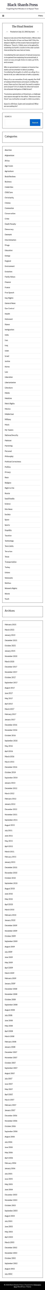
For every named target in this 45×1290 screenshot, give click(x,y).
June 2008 (9, 1020)
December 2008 (11, 989)
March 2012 (9, 793)
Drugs (7, 245)
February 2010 (10, 915)
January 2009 (10, 983)
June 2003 (9, 1226)
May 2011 (9, 841)
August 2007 (10, 1073)
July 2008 (8, 1015)
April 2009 (9, 968)
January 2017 (10, 719)
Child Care (9, 192)
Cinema (7, 203)
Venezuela (9, 578)
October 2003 (10, 1205)
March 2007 (9, 1100)
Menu (40, 15)
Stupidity (8, 530)
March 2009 (9, 973)
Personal (8, 451)
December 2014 (11, 767)
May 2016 (9, 746)
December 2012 (11, 788)
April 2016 (9, 751)
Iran (6, 340)
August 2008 (10, 1010)
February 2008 (10, 1042)
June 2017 (9, 693)
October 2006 (10, 1126)
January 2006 (10, 1168)
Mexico (7, 409)
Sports (7, 525)
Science (7, 504)
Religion (8, 483)
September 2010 (11, 883)
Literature (9, 388)
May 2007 (9, 1089)
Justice (7, 361)
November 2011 (11, 814)
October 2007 (10, 1063)
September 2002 (11, 1263)
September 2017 (11, 682)
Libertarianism (10, 382)
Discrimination (10, 240)
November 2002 (11, 1253)
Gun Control (9, 308)
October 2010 (10, 878)
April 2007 (9, 1094)
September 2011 (11, 820)
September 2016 (11, 741)
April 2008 (9, 1031)
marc (33, 32)
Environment (10, 266)
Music (7, 425)
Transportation (10, 562)
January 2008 (10, 1047)
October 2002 (10, 1258)
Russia (7, 493)
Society (7, 514)
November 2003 (11, 1200)
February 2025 (10, 624)
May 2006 (9, 1152)
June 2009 (9, 957)
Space (7, 520)
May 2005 (9, 1184)
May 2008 (9, 1026)
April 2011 (9, 846)
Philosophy (9, 456)
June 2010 (9, 894)
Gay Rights (9, 298)
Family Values (10, 277)
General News (10, 303)
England (8, 261)
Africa (7, 161)
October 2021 (10, 645)
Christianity (9, 198)
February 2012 (10, 799)
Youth (7, 599)
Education (8, 250)
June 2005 (9, 1179)
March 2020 (9, 661)
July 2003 (8, 1221)
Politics (8, 467)
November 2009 (11, 931)
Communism (9, 208)
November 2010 (11, 873)
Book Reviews (10, 176)
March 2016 (9, 756)
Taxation (8, 536)
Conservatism (10, 213)
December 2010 (11, 867)
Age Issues (9, 166)
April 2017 (9, 704)
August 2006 (10, 1137)
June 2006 (9, 1147)
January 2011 (10, 862)
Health (7, 314)
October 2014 (10, 772)
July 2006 (8, 1142)
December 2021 (11, 640)
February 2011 (10, 857)
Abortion (8, 150)
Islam (7, 351)
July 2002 (8, 1274)
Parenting (8, 446)
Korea (7, 367)
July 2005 (8, 1174)
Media (7, 393)
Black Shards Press (22, 5)
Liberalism (9, 377)
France (7, 287)
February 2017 (10, 714)
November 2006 (11, 1121)
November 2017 (11, 672)
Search (8, 116)
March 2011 (9, 851)
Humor (7, 324)
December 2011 (11, 809)
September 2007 (11, 1068)
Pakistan (8, 440)
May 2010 (9, 899)
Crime (7, 219)
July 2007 (8, 1079)
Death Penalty (10, 224)
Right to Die (9, 488)
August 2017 (10, 688)
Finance (8, 282)
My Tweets (9, 430)
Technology (9, 541)
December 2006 (11, 1116)
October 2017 (10, 677)
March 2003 (9, 1242)
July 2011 (8, 830)
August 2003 (10, 1216)
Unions (7, 572)
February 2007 (10, 1105)
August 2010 (10, 888)
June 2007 (9, 1084)
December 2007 (11, 1052)
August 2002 (10, 1269)
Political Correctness (13, 461)
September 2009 (11, 941)
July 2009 (8, 952)
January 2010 (10, 920)
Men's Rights (10, 403)
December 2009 (11, 925)
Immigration (9, 330)
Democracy (9, 229)
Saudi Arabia (9, 498)
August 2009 (10, 947)
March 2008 (9, 1036)
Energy (7, 256)
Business (8, 182)
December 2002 (11, 1247)
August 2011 (10, 825)
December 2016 (11, 725)
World (7, 594)
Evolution (8, 271)
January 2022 (10, 635)
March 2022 (9, 630)
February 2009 (10, 978)
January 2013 (10, 783)
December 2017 (11, 667)
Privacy (8, 472)
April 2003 (9, 1237)
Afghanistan (9, 155)
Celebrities (9, 187)
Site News (8, 509)
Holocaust (9, 319)
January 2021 (10, 651)
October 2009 (10, 936)
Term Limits (9, 546)
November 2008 (11, 994)
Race (7, 477)
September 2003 (11, 1211)
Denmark (8, 234)
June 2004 (9, 1189)
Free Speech (9, 293)
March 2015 (9, 762)
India (7, 335)
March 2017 (9, 709)
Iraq (6, 345)
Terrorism (8, 551)
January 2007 (10, 1110)
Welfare (8, 583)
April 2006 (9, 1158)
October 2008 (10, 999)
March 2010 (9, 910)
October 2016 (10, 735)
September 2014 (11, 778)
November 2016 (11, 730)
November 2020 (11, 656)
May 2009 (9, 962)
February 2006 (10, 1163)
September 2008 (11, 1005)
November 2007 (11, 1057)
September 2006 (11, 1131)
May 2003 (9, 1232)
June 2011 (9, 836)
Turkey (7, 567)
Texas (7, 557)
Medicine (8, 398)
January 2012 (10, 804)
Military (8, 419)
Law (6, 372)
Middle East (9, 414)
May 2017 (9, 698)
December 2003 (11, 1195)
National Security (11, 435)
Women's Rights (11, 588)
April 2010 (9, 904)
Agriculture (9, 171)
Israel (7, 356)
